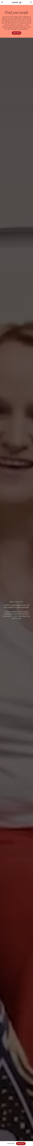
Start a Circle (16, 33)
